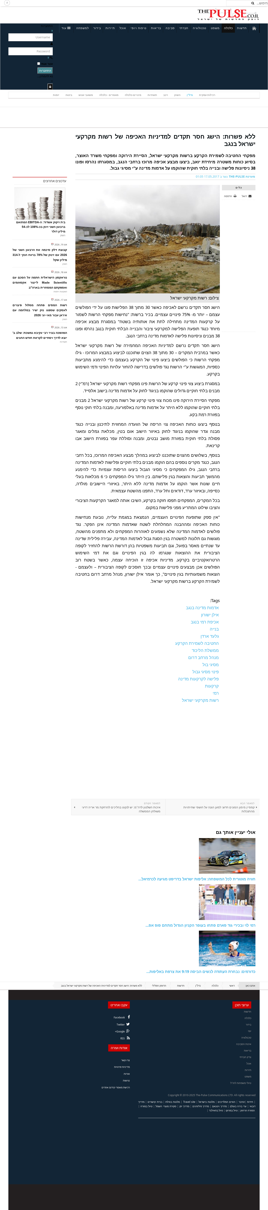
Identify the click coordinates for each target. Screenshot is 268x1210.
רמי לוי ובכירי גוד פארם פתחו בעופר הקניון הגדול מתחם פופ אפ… (200, 925)
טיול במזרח (146, 1106)
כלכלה (228, 28)
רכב (165, 95)
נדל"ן (190, 95)
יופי (249, 1031)
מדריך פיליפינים (200, 1106)
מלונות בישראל (206, 1102)
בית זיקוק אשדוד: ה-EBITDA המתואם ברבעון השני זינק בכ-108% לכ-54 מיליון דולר (40, 227)
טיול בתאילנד (216, 1110)
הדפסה (228, 196)
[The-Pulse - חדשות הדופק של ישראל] (228, 14)
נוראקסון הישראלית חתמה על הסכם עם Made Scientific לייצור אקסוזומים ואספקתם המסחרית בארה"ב (40, 282)
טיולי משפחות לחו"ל (240, 1083)
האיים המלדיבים (226, 1102)
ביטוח (69, 95)
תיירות (110, 28)
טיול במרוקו (232, 1110)
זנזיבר (242, 1102)
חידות (250, 1102)
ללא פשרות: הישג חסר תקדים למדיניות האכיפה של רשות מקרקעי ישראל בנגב (165, 140)
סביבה (170, 28)
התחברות (45, 70)
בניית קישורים (155, 1102)
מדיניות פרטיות (122, 1067)
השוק (177, 95)
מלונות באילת (172, 1102)
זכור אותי (47, 64)
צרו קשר (125, 1060)
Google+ (120, 1031)
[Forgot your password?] (48, 58)
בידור (97, 28)
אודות (127, 1074)
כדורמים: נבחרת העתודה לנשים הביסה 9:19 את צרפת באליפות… (200, 971)
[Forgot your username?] (52, 31)
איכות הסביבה (243, 1044)
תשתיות (152, 95)
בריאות (156, 28)
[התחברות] (50, 87)
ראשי (232, 985)
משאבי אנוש (86, 95)
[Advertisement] (64, 14)
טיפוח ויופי (138, 28)
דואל (244, 196)
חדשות (242, 28)
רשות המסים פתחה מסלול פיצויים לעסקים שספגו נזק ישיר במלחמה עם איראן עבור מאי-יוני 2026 (40, 310)
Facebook (119, 1017)
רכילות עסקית (207, 95)
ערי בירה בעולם (238, 1106)
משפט (215, 28)
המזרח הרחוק (247, 1110)
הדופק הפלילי (159, 985)
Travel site (189, 1102)
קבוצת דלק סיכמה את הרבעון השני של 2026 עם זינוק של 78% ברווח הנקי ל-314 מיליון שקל (40, 255)
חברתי (183, 28)
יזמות (56, 95)
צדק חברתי (245, 1057)
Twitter (121, 1024)
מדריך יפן (184, 1106)
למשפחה (82, 28)
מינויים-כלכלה (133, 95)
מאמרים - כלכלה (109, 95)
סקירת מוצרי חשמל (166, 1106)
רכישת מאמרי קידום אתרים (116, 1087)
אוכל (123, 28)
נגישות (126, 1080)
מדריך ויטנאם (219, 1106)
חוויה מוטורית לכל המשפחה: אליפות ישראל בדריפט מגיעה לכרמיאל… (196, 878)
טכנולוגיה (199, 28)
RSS (122, 1038)
